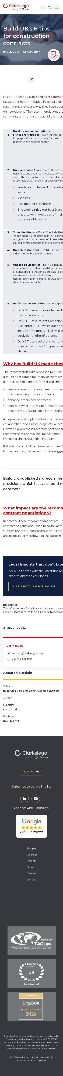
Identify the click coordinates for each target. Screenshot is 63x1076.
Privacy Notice (24, 1060)
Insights (31, 861)
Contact (31, 879)
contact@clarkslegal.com (27, 653)
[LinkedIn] (24, 799)
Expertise (31, 854)
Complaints (40, 1060)
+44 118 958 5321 (22, 659)
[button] (31, 826)
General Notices (44, 1057)
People (31, 848)
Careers (31, 873)
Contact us (31, 771)
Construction (31, 51)
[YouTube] (35, 799)
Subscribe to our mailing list (31, 786)
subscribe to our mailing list (33, 586)
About (31, 867)
